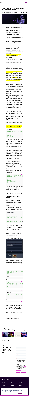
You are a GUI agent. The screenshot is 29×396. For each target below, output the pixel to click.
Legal (11, 382)
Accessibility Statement (14, 384)
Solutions (3, 383)
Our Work (3, 384)
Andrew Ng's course (17, 145)
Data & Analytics (12, 318)
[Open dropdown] (28, 2)
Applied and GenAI (8, 318)
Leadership (20, 383)
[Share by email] (24, 12)
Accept (20, 393)
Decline (24, 393)
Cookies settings (15, 393)
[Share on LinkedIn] (23, 12)
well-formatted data (20, 232)
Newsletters (20, 385)
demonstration (18, 186)
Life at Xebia (20, 384)
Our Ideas (3, 385)
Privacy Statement (13, 383)
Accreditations (12, 385)
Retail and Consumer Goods (16, 318)
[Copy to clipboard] (26, 12)
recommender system (16, 202)
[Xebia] (1, 2)
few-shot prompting (16, 125)
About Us (20, 382)
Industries (3, 382)
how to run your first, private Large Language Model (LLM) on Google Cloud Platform (14, 86)
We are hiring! (21, 386)
